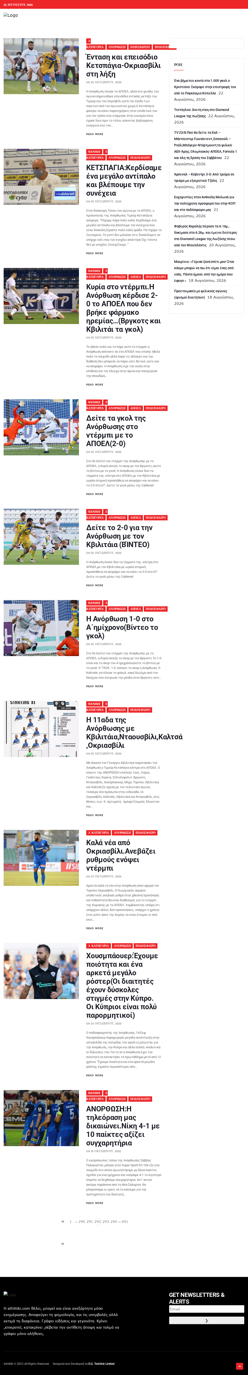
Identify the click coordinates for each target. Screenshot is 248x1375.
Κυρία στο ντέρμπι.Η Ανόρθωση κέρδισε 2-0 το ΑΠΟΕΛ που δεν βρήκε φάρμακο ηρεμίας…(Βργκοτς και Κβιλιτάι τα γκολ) (123, 308)
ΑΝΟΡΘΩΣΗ (116, 47)
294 (113, 1221)
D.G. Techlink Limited (101, 1364)
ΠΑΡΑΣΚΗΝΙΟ (140, 47)
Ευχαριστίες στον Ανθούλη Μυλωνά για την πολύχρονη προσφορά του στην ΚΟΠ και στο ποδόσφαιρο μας (204, 203)
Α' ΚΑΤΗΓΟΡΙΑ (98, 833)
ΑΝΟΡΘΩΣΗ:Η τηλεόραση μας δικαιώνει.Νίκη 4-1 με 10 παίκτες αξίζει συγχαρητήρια (123, 1126)
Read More (94, 134)
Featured (94, 152)
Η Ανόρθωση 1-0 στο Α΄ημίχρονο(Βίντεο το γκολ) (122, 627)
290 (81, 1221)
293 (105, 1221)
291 (89, 1221)
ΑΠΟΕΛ (135, 277)
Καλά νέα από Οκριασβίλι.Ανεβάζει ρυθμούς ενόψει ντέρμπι (120, 855)
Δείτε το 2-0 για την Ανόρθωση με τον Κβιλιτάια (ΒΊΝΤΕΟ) (119, 536)
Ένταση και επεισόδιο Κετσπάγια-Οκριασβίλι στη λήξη (123, 65)
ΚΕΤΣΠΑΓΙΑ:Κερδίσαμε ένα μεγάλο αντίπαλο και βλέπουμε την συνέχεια (124, 180)
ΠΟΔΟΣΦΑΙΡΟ (165, 47)
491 (125, 1221)
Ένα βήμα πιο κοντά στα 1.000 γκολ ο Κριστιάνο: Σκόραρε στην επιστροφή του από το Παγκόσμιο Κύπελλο (205, 87)
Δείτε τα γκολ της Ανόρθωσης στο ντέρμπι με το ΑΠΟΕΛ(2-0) (116, 431)
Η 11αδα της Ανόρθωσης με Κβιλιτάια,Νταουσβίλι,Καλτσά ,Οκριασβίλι (134, 733)
